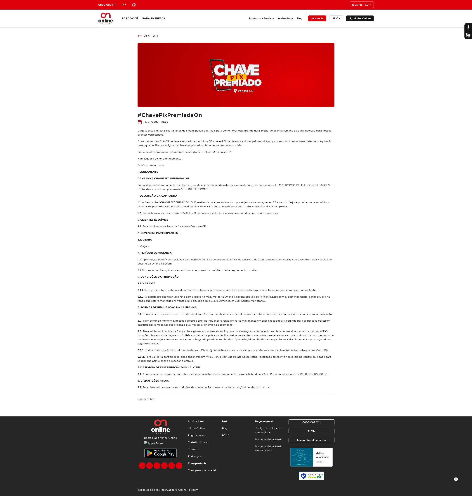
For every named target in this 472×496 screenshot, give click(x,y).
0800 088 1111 (311, 422)
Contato (193, 449)
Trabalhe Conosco (199, 442)
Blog (299, 18)
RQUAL (226, 435)
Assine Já (317, 18)
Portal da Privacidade (268, 439)
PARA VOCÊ (130, 18)
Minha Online (196, 428)
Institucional (285, 18)
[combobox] (362, 4)
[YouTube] (164, 465)
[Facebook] (142, 465)
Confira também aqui (151, 165)
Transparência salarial (202, 470)
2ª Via (336, 18)
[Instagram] (149, 465)
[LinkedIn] (179, 465)
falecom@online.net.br (311, 440)
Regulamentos (197, 435)
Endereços (194, 456)
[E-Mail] (171, 465)
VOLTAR (150, 36)
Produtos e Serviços (262, 18)
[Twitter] (157, 465)
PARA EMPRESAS (153, 18)
